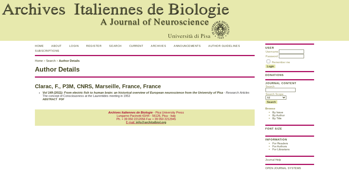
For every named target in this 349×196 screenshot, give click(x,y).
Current (136, 45)
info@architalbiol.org (151, 122)
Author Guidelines (224, 45)
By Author (278, 115)
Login (74, 45)
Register (93, 45)
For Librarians (281, 149)
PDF (61, 99)
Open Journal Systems (283, 168)
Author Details (69, 60)
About (56, 45)
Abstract (50, 99)
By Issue (277, 112)
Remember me (281, 62)
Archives (158, 45)
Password (272, 56)
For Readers (280, 143)
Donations (274, 75)
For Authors (279, 146)
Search (270, 86)
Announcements (187, 45)
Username (272, 51)
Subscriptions (47, 50)
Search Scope (275, 94)
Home (39, 45)
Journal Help (273, 159)
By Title (277, 118)
